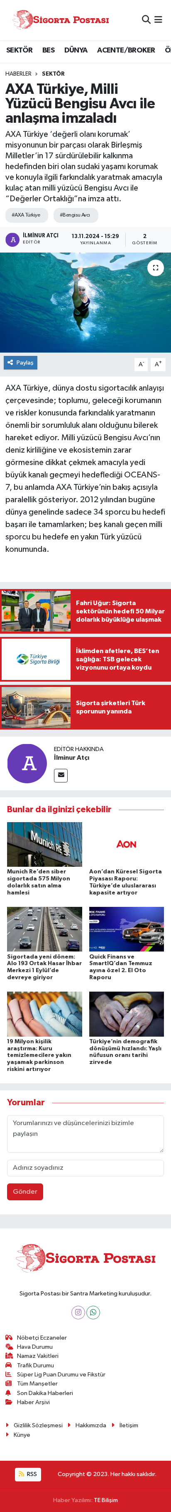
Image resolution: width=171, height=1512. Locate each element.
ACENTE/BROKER (126, 50)
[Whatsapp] (93, 1312)
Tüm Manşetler (37, 1384)
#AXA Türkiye (26, 215)
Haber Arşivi (33, 1402)
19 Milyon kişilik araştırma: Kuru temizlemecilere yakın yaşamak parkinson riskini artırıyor (39, 1055)
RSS (31, 1474)
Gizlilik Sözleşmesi (38, 1425)
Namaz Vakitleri (38, 1356)
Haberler (18, 74)
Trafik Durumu (35, 1365)
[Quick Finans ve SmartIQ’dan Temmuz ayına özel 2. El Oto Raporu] (126, 928)
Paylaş (25, 363)
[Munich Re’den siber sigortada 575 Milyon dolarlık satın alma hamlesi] (44, 844)
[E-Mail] (61, 775)
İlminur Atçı (71, 757)
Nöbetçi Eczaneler (42, 1338)
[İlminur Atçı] (27, 763)
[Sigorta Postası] (60, 20)
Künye (22, 1435)
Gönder (25, 1191)
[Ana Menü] (158, 20)
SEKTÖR (19, 50)
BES (48, 50)
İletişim (129, 1425)
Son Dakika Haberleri (45, 1393)
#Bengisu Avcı (75, 215)
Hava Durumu (35, 1347)
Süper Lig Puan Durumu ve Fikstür (61, 1374)
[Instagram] (78, 1312)
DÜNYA (76, 50)
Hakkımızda (91, 1425)
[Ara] (146, 20)
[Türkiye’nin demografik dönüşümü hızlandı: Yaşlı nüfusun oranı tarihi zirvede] (126, 1013)
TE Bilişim (106, 1500)
